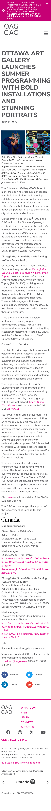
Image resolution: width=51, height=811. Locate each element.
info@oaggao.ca (30, 762)
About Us (27, 727)
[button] (45, 33)
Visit (24, 712)
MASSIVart (13, 409)
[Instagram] (20, 732)
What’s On (28, 708)
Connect (27, 722)
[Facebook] (8, 732)
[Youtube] (43, 732)
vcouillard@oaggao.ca (14, 661)
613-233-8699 (10, 762)
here (10, 497)
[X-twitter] (31, 732)
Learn (25, 717)
